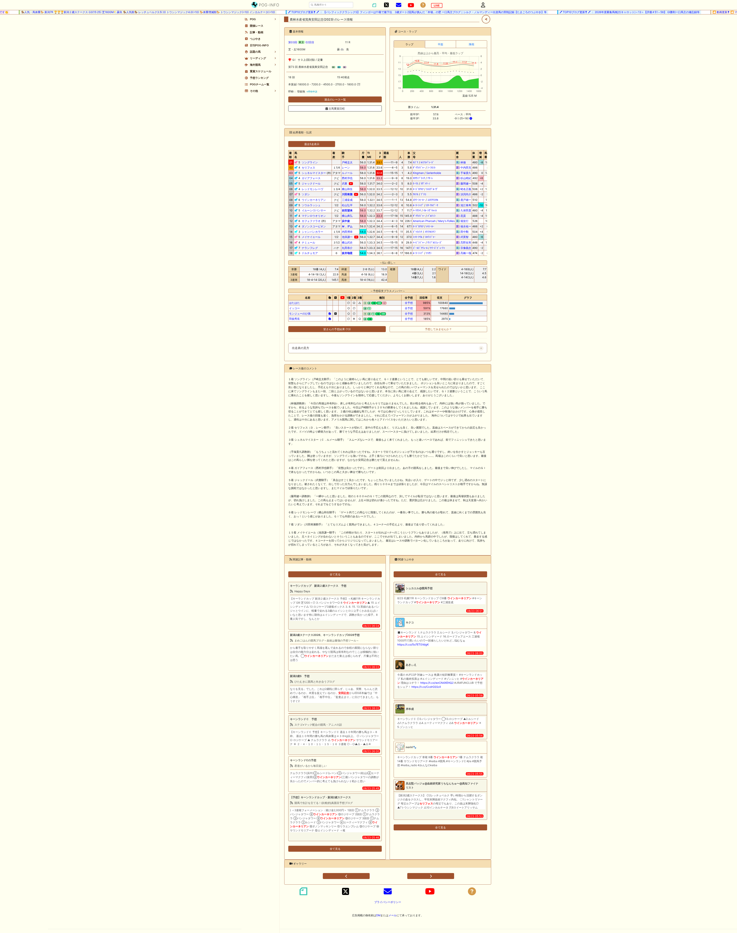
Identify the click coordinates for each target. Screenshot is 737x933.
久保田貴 (463, 210)
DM (378, 915)
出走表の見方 (300, 348)
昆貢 (463, 215)
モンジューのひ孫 (300, 313)
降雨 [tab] (471, 44)
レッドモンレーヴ (312, 189)
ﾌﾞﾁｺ (423, 194)
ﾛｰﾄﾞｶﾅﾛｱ (418, 189)
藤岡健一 (463, 183)
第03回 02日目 (301, 42)
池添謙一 (347, 236)
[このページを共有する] (486, 19)
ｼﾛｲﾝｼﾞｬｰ (430, 236)
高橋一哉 (463, 253)
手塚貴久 (463, 172)
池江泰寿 (463, 205)
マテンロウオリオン (314, 215)
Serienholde (433, 172)
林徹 (463, 162)
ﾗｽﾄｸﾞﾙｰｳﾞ (432, 189)
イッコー (294, 308)
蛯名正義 (463, 189)
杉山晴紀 (463, 178)
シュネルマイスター (314, 172)
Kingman (418, 172)
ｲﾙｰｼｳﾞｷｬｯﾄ (430, 210)
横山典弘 (347, 215)
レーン (346, 167)
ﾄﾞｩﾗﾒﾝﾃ (417, 231)
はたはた (294, 302)
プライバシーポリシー (387, 902)
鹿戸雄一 (463, 199)
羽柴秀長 (294, 318)
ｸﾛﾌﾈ (415, 194)
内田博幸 (347, 231)
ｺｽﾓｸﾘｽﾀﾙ (432, 199)
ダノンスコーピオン (314, 226)
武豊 (344, 183)
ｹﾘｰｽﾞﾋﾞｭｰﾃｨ (437, 247)
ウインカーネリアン (314, 199)
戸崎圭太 (347, 162)
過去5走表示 (311, 144)
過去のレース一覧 (335, 99)
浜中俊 (346, 221)
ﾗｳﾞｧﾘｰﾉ (425, 183)
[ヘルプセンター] (423, 5)
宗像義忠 (463, 247)
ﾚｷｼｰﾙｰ (430, 226)
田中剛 (463, 231)
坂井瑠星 (347, 253)
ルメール (347, 172)
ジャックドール (311, 183)
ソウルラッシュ (311, 205)
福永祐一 (463, 226)
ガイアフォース (311, 178)
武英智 (463, 236)
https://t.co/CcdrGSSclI (426, 686)
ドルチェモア (310, 253)
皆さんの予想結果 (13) (337, 329)
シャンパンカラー (312, 231)
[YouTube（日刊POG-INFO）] (411, 5)
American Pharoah (424, 221)
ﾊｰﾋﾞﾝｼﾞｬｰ (419, 242)
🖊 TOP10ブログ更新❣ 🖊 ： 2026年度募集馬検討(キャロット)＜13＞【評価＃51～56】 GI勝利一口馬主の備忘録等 (605, 12)
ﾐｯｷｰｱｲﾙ (417, 236)
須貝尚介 (463, 194)
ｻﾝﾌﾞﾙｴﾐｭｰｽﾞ (434, 242)
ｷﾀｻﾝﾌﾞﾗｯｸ (419, 178)
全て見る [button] (335, 574)
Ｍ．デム (347, 226)
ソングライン (310, 162)
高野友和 (463, 242)
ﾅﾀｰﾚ (430, 178)
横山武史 (347, 242)
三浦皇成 (347, 199)
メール (392, 915)
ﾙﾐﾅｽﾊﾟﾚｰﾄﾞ (427, 162)
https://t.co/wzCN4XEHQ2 (437, 682)
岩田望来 (347, 210)
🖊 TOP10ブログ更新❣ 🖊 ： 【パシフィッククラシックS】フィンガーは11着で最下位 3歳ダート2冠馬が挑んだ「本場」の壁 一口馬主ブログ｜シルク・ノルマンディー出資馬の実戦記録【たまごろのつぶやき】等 (392, 12)
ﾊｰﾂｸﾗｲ (417, 210)
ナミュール (308, 242)
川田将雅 (347, 194)
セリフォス (308, 167)
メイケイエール (311, 236)
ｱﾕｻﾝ (428, 253)
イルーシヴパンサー (314, 210)
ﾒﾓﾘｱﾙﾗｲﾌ (430, 231)
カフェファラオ (311, 221)
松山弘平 (347, 205)
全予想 (409, 302)
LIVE (437, 5)
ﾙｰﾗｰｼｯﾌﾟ (418, 205)
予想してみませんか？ (438, 329)
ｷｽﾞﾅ (415, 162)
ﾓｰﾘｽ (415, 183)
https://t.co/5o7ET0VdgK (413, 644)
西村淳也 (347, 178)
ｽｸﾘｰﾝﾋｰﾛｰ (419, 199)
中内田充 (463, 167)
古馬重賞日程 (336, 108)
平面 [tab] (440, 44)
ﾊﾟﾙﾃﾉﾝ (431, 215)
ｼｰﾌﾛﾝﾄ (431, 167)
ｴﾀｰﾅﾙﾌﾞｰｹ (432, 205)
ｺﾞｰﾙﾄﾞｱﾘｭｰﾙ (420, 247)
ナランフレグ (310, 247)
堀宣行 (463, 221)
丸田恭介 (347, 247)
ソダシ (306, 194)
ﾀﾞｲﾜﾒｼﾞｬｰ (419, 167)
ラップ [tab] (409, 44)
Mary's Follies (446, 221)
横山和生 (347, 189)
